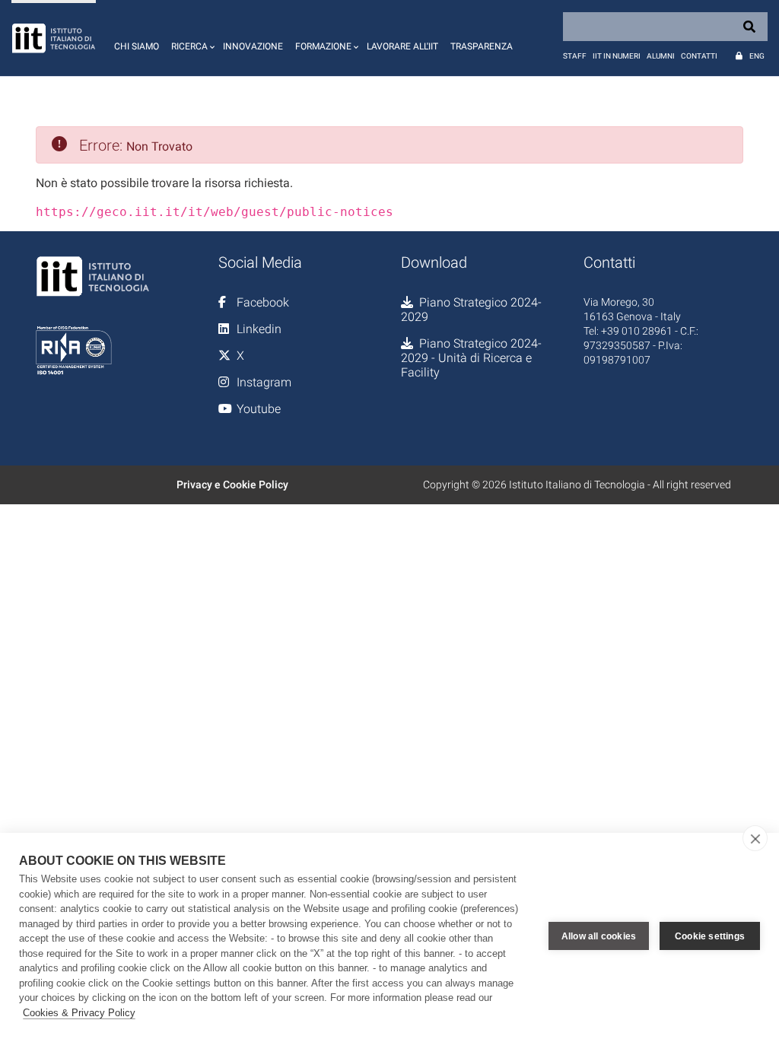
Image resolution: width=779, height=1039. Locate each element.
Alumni (661, 56)
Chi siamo (136, 46)
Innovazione (253, 46)
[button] (191, 38)
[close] (755, 838)
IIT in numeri (617, 56)
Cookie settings (710, 936)
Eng (757, 56)
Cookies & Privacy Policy (79, 1012)
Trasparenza (481, 46)
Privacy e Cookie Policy (232, 484)
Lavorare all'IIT (402, 46)
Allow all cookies (598, 936)
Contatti (699, 56)
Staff (575, 56)
